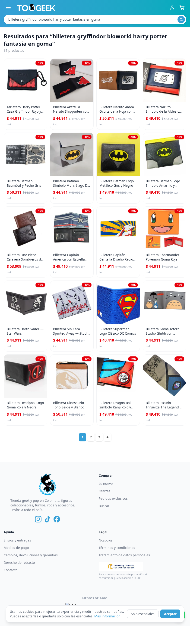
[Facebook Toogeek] (57, 519)
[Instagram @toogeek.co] (38, 519)
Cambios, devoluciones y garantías (31, 555)
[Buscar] (181, 19)
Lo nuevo (106, 483)
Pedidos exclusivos (113, 498)
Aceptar (170, 614)
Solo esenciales (143, 614)
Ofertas (104, 491)
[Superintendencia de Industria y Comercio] (121, 566)
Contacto (10, 570)
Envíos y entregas (17, 540)
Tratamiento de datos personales (124, 555)
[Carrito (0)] (181, 7)
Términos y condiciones (117, 547)
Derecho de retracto (19, 562)
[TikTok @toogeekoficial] (47, 519)
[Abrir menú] (8, 7)
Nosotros (106, 540)
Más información (107, 616)
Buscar (104, 506)
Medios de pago (16, 547)
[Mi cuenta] (172, 7)
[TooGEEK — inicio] (36, 7)
